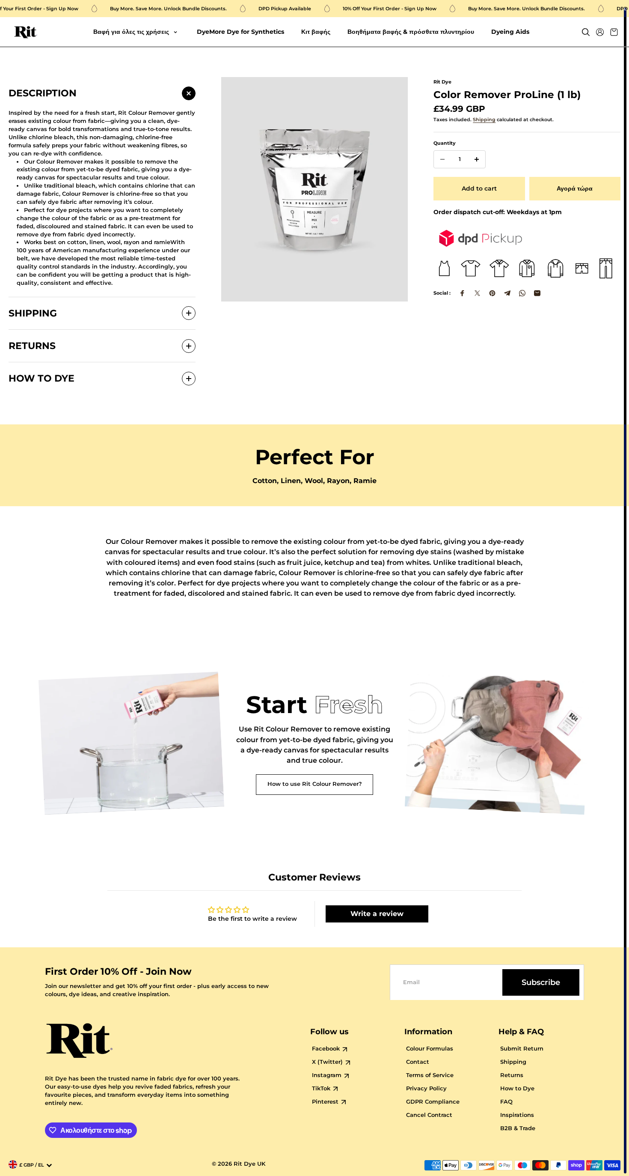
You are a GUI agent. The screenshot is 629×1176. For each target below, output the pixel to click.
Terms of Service (430, 1075)
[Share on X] (477, 293)
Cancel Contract (429, 1115)
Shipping (484, 119)
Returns (511, 1075)
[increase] (476, 159)
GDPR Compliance (433, 1101)
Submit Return (521, 1048)
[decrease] (442, 159)
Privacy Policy (426, 1088)
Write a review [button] (377, 914)
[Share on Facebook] (462, 293)
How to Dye (517, 1088)
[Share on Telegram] (507, 293)
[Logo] (26, 32)
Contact (417, 1062)
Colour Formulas (429, 1048)
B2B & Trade (517, 1128)
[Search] (585, 32)
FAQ (506, 1101)
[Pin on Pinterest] (492, 293)
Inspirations (517, 1115)
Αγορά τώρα (575, 188)
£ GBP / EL (31, 1165)
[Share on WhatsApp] (522, 293)
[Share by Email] (537, 293)
